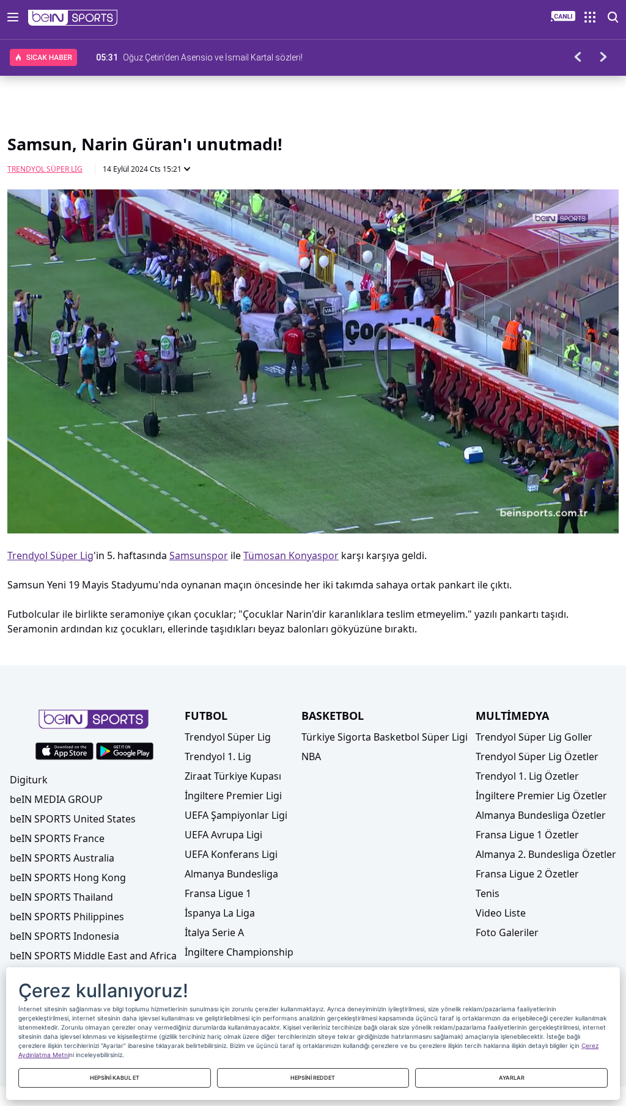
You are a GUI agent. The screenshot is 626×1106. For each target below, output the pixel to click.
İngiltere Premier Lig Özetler (541, 795)
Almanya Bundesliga (231, 874)
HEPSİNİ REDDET (312, 1077)
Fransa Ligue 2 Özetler (527, 874)
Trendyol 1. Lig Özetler (527, 776)
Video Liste (501, 913)
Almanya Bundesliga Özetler (541, 815)
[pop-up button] (579, 514)
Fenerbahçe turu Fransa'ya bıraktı (187, 57)
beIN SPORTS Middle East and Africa (93, 955)
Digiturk (29, 779)
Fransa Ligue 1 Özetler (527, 834)
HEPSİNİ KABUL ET (114, 1077)
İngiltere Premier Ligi (233, 795)
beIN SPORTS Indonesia (64, 936)
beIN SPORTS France (57, 838)
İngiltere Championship (239, 952)
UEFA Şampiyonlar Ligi (236, 815)
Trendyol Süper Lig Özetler (537, 756)
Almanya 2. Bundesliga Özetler (546, 854)
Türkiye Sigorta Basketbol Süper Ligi (384, 737)
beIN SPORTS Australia (62, 858)
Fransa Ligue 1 (218, 893)
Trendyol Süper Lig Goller (534, 737)
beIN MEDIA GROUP (56, 799)
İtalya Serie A (214, 932)
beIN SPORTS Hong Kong (68, 877)
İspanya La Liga (220, 913)
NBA (311, 756)
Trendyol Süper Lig (45, 169)
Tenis (487, 893)
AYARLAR (512, 1077)
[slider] (313, 494)
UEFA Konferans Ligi (231, 854)
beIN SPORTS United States (73, 819)
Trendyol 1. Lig (218, 756)
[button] (73, 18)
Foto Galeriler (507, 932)
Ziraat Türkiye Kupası (233, 776)
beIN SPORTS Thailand (61, 897)
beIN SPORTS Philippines (67, 916)
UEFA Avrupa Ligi (223, 834)
